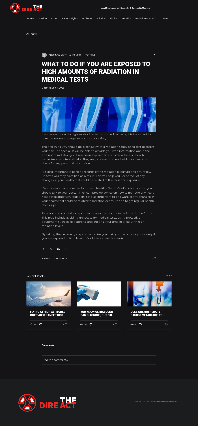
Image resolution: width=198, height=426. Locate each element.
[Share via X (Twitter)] (50, 248)
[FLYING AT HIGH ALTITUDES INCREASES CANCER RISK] (48, 293)
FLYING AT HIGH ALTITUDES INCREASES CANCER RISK (47, 313)
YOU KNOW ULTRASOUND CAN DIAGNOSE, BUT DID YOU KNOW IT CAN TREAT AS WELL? (98, 313)
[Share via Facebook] (43, 248)
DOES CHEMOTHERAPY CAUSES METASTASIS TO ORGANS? (146, 313)
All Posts (31, 33)
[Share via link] (66, 248)
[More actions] (154, 55)
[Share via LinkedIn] (58, 248)
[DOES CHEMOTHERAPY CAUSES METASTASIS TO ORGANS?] (149, 293)
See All (168, 275)
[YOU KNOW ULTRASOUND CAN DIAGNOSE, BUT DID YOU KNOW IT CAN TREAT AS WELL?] (99, 293)
